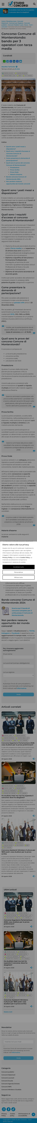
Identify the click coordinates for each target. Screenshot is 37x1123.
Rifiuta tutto (18, 577)
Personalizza (18, 572)
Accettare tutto (18, 567)
